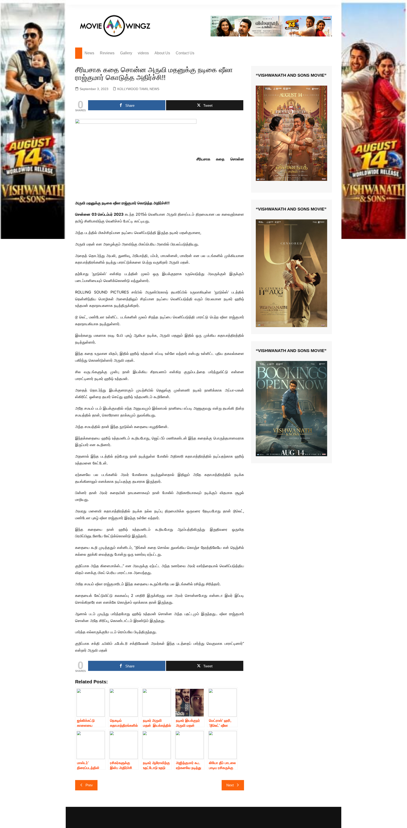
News (89, 53)
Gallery (126, 53)
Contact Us (185, 53)
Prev (89, 785)
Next (230, 785)
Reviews (107, 53)
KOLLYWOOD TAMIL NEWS (138, 89)
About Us (162, 53)
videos (143, 53)
